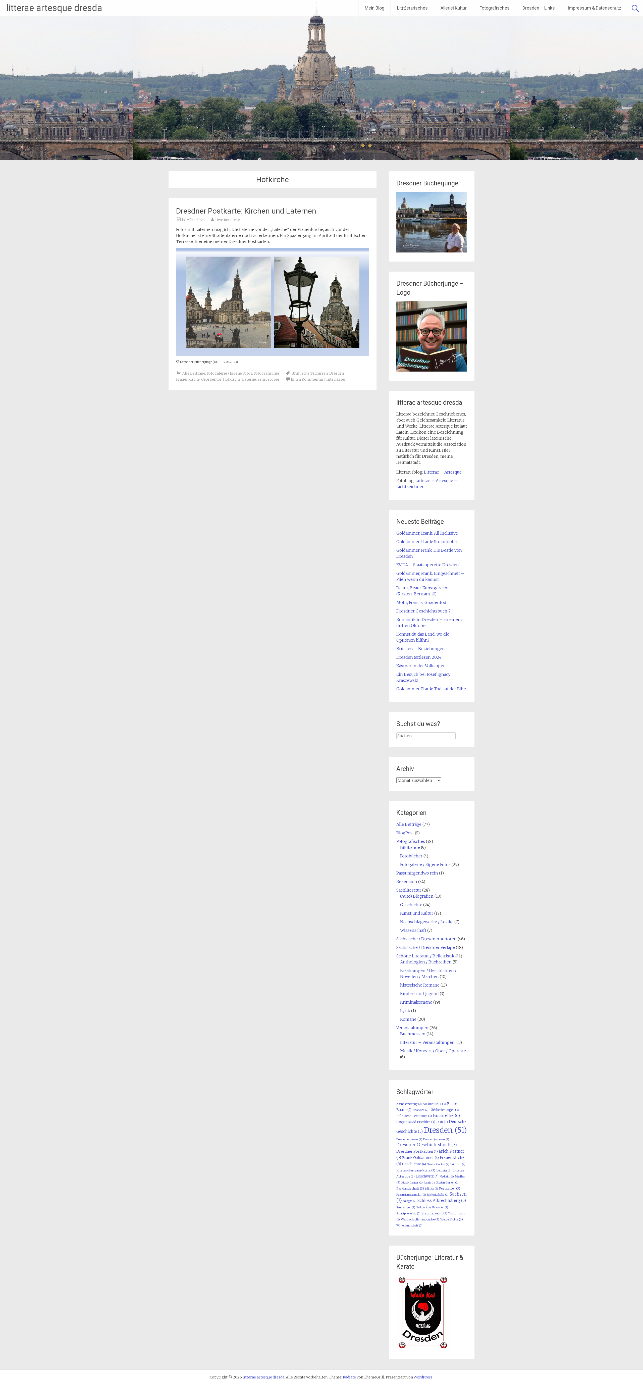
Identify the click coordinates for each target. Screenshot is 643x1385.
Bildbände (410, 847)
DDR (442, 1122)
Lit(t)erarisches (412, 8)
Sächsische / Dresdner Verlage (425, 947)
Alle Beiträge (193, 373)
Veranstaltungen (412, 1027)
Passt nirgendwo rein (417, 873)
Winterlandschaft (409, 1225)
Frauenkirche (188, 379)
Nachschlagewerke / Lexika (426, 921)
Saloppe (409, 1201)
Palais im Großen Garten (441, 1182)
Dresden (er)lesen (436, 1139)
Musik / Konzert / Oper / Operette (433, 1050)
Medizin (447, 1176)
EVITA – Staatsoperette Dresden (427, 564)
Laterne (249, 379)
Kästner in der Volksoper (420, 665)
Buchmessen (412, 1033)
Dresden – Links (538, 8)
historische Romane (420, 985)
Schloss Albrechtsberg (441, 1200)
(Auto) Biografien (417, 896)
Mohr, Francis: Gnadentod (421, 602)
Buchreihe (446, 1115)
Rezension (406, 881)
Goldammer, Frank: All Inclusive (427, 533)
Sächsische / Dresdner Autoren (426, 938)
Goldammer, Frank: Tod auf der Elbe (431, 688)
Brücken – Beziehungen (420, 648)
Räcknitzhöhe (438, 1194)
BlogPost (405, 832)
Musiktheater (412, 1182)
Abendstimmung (409, 1104)
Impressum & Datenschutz (594, 8)
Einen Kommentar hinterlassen (318, 379)
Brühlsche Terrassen (310, 373)
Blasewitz (420, 1110)
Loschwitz (427, 1176)
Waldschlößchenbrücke (420, 1219)
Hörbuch (457, 1164)
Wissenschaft (413, 930)
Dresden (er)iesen (409, 1139)
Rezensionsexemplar (411, 1194)
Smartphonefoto (408, 1213)
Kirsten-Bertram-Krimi (415, 1170)
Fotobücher (411, 855)
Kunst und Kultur (416, 913)
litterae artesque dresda (54, 8)
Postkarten (449, 1188)
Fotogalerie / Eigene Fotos (229, 373)
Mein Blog (374, 8)
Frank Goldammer (420, 1157)
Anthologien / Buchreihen (426, 961)
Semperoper (268, 379)
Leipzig (444, 1170)
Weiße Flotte (451, 1219)
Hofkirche (232, 379)
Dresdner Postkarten (417, 1151)
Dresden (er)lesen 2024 (419, 657)
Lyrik (405, 1010)
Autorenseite (434, 1104)
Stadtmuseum (434, 1213)
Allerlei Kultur (454, 8)
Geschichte (411, 904)
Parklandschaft (410, 1188)
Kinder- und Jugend (419, 993)
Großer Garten (438, 1164)
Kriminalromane (416, 1002)
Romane (408, 1019)
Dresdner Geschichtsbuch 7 (423, 610)
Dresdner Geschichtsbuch (426, 1145)
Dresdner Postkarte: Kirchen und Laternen (246, 211)
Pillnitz (431, 1188)
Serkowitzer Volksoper (432, 1207)
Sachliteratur (408, 890)
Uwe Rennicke (227, 220)
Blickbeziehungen (444, 1110)
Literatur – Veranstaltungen (427, 1042)
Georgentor (211, 379)
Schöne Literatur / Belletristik (425, 955)
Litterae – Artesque (443, 472)
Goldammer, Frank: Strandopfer (426, 541)
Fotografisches (494, 8)
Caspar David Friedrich (415, 1122)
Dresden (336, 373)
